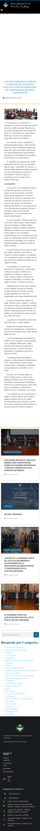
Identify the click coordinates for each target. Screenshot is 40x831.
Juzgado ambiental (13, 686)
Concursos (9, 706)
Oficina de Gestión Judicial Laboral (19, 676)
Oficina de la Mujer (12, 673)
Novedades (10, 681)
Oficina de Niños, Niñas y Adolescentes (21, 670)
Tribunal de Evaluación (14, 647)
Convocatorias (11, 704)
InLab (7, 688)
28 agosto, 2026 (12, 474)
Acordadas (9, 714)
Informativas (10, 691)
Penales (8, 665)
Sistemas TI (10, 653)
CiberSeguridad (11, 709)
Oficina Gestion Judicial (14, 668)
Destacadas (8, 506)
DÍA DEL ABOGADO (13, 514)
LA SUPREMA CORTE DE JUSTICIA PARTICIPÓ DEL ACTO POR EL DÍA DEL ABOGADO (18, 617)
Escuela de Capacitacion (15, 693)
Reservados (10, 658)
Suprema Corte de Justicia (12, 452)
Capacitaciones (11, 711)
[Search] (36, 634)
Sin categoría (10, 655)
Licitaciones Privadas (13, 683)
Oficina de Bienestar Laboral (16, 678)
